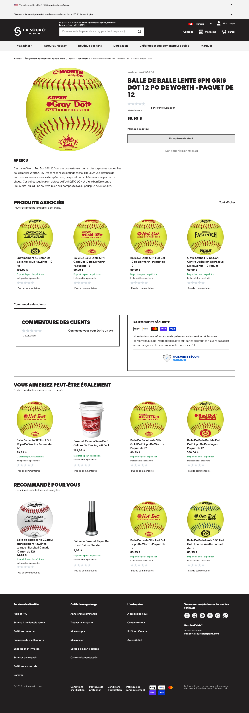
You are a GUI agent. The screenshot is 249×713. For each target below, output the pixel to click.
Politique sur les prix (25, 666)
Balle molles (84, 58)
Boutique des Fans (90, 45)
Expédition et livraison (27, 648)
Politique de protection (96, 688)
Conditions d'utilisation (78, 688)
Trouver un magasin (82, 622)
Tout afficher (227, 202)
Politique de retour (138, 128)
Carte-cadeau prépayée (84, 657)
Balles (72, 58)
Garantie (19, 674)
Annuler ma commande (84, 613)
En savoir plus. (87, 14)
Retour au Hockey (55, 45)
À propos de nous (137, 613)
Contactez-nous (136, 622)
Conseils (188, 31)
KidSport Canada (137, 631)
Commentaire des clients (30, 304)
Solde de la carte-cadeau (85, 648)
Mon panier (77, 639)
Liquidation (120, 45)
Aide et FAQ (20, 613)
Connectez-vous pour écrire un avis (91, 330)
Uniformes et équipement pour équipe (164, 45)
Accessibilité (134, 639)
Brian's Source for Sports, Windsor (98, 22)
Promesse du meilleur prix (29, 639)
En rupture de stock (181, 138)
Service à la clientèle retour (29, 622)
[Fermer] (231, 4)
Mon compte (78, 631)
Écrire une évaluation (163, 107)
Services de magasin (25, 657)
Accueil (18, 58)
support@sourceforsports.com (201, 633)
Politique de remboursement (135, 688)
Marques (206, 45)
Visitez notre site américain (56, 5)
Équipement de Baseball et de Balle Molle (45, 58)
